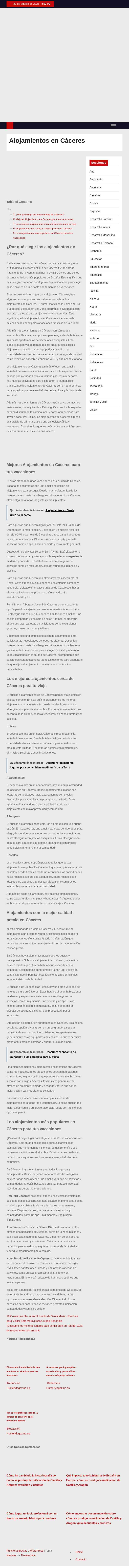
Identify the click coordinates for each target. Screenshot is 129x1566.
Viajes (93, 409)
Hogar (93, 306)
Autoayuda (96, 179)
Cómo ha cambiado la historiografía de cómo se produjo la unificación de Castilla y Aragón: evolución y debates (34, 1480)
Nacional (95, 330)
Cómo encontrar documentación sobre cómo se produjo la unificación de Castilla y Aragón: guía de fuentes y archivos (94, 1518)
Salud (93, 370)
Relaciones (96, 362)
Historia (94, 298)
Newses (11, 1555)
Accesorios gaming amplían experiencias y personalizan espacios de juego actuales (61, 1371)
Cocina (94, 203)
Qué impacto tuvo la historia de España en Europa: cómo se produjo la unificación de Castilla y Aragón (93, 1480)
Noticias (94, 338)
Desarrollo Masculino (102, 235)
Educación (96, 259)
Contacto (81, 1559)
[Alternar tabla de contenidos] (9, 209)
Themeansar (28, 1555)
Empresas (96, 274)
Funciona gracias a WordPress (25, 1550)
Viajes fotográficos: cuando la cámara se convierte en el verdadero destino (22, 1417)
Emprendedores (99, 266)
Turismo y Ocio (98, 401)
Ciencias (95, 195)
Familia (94, 290)
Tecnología (96, 386)
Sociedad (95, 378)
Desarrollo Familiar (101, 219)
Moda (93, 322)
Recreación (96, 354)
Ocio (92, 346)
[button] (119, 125)
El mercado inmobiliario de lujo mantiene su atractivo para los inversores (23, 1371)
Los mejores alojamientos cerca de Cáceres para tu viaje (46, 224)
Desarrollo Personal (101, 243)
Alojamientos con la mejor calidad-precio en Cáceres (44, 228)
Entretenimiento (99, 282)
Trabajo (94, 394)
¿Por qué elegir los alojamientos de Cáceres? (40, 214)
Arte (92, 171)
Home (79, 1552)
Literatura (95, 314)
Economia (96, 251)
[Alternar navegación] (113, 125)
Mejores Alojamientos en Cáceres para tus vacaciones (44, 219)
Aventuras (96, 187)
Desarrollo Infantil (100, 227)
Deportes (95, 211)
